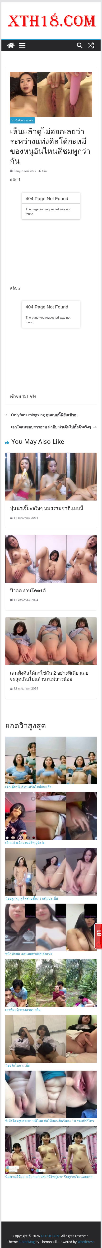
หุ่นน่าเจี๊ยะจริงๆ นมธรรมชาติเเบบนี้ (46, 508)
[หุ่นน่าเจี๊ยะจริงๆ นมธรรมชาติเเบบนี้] (51, 456)
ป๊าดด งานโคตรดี (28, 590)
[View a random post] (91, 45)
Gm (44, 171)
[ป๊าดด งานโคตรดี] (51, 538)
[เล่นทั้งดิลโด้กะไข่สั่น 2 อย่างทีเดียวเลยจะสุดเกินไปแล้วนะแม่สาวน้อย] (51, 620)
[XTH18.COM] (11, 45)
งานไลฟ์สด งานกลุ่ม (22, 120)
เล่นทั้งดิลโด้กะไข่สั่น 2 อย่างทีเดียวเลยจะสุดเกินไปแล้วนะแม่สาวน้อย (49, 676)
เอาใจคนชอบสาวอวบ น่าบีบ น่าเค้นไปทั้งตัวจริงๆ (51, 427)
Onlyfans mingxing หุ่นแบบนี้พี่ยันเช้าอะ (45, 414)
